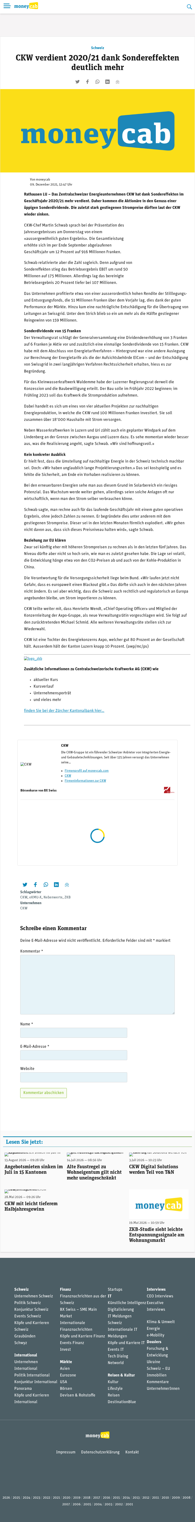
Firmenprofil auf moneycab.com (87, 771)
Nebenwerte (53, 897)
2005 (87, 1504)
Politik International (32, 1375)
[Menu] (7, 7)
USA (63, 1382)
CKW (68, 776)
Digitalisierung (121, 1310)
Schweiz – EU (158, 1369)
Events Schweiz (27, 1316)
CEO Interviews (160, 1296)
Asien (65, 1369)
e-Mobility (155, 1335)
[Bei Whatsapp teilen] (97, 81)
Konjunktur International (35, 1382)
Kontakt (132, 1452)
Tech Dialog (118, 1356)
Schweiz (97, 48)
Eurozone (68, 1375)
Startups (115, 1290)
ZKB (67, 897)
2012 (145, 1498)
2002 (119, 1504)
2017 (96, 1498)
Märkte (66, 1362)
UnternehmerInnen (163, 1389)
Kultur (113, 1382)
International (25, 1355)
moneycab (43, 179)
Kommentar (31, 951)
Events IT (116, 1350)
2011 (155, 1498)
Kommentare (158, 1382)
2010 (165, 1498)
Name (26, 1024)
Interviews (156, 1290)
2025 (16, 1498)
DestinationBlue (122, 1402)
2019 (76, 1498)
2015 (116, 1498)
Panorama (23, 1389)
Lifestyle (115, 1389)
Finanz (65, 1290)
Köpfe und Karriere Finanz (82, 1336)
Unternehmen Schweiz (33, 1296)
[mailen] (117, 81)
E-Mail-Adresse (34, 1047)
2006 (77, 1504)
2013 (136, 1498)
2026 (6, 1498)
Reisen (114, 1395)
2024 (26, 1498)
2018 (86, 1498)
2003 (108, 1504)
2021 (56, 1498)
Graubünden (24, 1336)
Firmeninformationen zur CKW (85, 781)
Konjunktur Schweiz (31, 1310)
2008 (186, 1498)
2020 (66, 1498)
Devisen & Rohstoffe (77, 1395)
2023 (36, 1498)
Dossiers (154, 1342)
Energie (153, 1329)
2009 (176, 1498)
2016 (106, 1498)
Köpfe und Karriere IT (126, 1343)
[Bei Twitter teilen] (77, 81)
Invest (65, 1350)
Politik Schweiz (27, 1303)
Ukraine (153, 1362)
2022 (46, 1498)
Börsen (66, 1389)
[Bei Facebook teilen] (87, 81)
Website (27, 1069)
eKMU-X (35, 897)
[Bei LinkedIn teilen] (107, 81)
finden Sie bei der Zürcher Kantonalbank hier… (64, 711)
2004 (98, 1504)
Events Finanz (72, 1343)
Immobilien (156, 1375)
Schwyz (20, 1343)
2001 (129, 1504)
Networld (116, 1363)
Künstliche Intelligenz (127, 1303)
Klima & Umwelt (161, 1322)
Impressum (65, 1452)
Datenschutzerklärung (100, 1452)
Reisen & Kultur (121, 1375)
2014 (126, 1498)
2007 (66, 1504)
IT (110, 1296)
